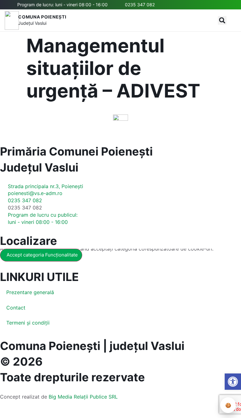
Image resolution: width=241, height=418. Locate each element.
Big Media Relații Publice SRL (83, 397)
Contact (15, 307)
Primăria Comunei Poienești (76, 151)
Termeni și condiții (28, 323)
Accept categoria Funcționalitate (42, 255)
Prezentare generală (30, 292)
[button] (222, 20)
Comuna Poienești (42, 16)
